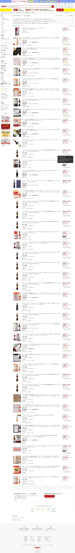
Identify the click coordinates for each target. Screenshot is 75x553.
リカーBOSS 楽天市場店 (27, 422)
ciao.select (25, 473)
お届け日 (2, 77)
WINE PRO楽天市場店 (26, 106)
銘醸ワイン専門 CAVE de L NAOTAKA (29, 75)
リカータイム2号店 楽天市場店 (28, 157)
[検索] (53, 6)
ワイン (19, 516)
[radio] (1, 16)
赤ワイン (22, 516)
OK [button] (71, 159)
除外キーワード (3, 109)
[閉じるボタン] (73, 19)
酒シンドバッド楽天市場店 (27, 45)
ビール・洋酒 (9, 12)
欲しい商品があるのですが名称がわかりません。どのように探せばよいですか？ (26, 495)
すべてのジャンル (3, 12)
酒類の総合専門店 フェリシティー (28, 55)
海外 (4, 72)
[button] (71, 4)
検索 (6, 113)
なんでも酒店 (25, 177)
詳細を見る (46, 23)
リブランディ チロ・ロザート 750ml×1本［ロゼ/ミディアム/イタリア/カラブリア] (38, 415)
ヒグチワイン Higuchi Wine (27, 351)
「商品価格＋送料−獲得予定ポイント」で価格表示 (19, 15)
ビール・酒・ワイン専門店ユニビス (28, 249)
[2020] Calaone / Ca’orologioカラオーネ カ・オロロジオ (33, 28)
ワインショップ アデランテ (27, 167)
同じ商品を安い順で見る (66, 44)
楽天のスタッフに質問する (49, 496)
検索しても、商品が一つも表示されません (20, 498)
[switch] (28, 15)
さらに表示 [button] (3, 32)
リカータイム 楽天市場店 (27, 290)
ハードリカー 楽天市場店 (27, 310)
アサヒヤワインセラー (26, 32)
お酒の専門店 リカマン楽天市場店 (28, 371)
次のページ (47, 487)
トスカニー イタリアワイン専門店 (28, 65)
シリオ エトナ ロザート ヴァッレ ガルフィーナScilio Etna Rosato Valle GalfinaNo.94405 (39, 435)
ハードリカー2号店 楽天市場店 (28, 208)
